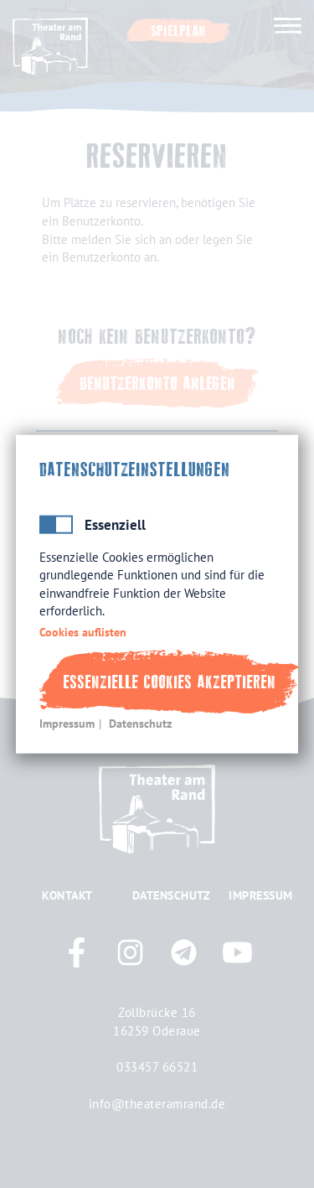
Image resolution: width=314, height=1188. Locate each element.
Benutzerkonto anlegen (157, 383)
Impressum (67, 723)
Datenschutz (140, 723)
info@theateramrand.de (157, 1103)
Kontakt (67, 895)
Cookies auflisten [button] (82, 631)
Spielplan (178, 31)
